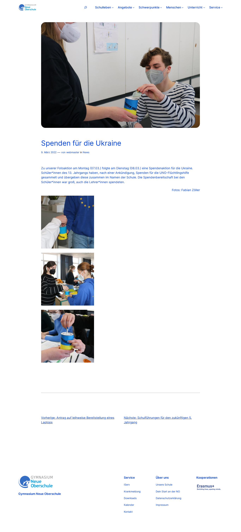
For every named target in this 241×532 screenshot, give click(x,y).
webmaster (72, 152)
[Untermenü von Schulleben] (113, 7)
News (86, 152)
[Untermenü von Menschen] (182, 7)
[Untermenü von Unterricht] (204, 7)
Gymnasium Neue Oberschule (39, 494)
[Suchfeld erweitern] (85, 7)
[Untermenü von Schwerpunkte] (161, 7)
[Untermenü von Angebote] (133, 7)
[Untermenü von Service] (222, 7)
